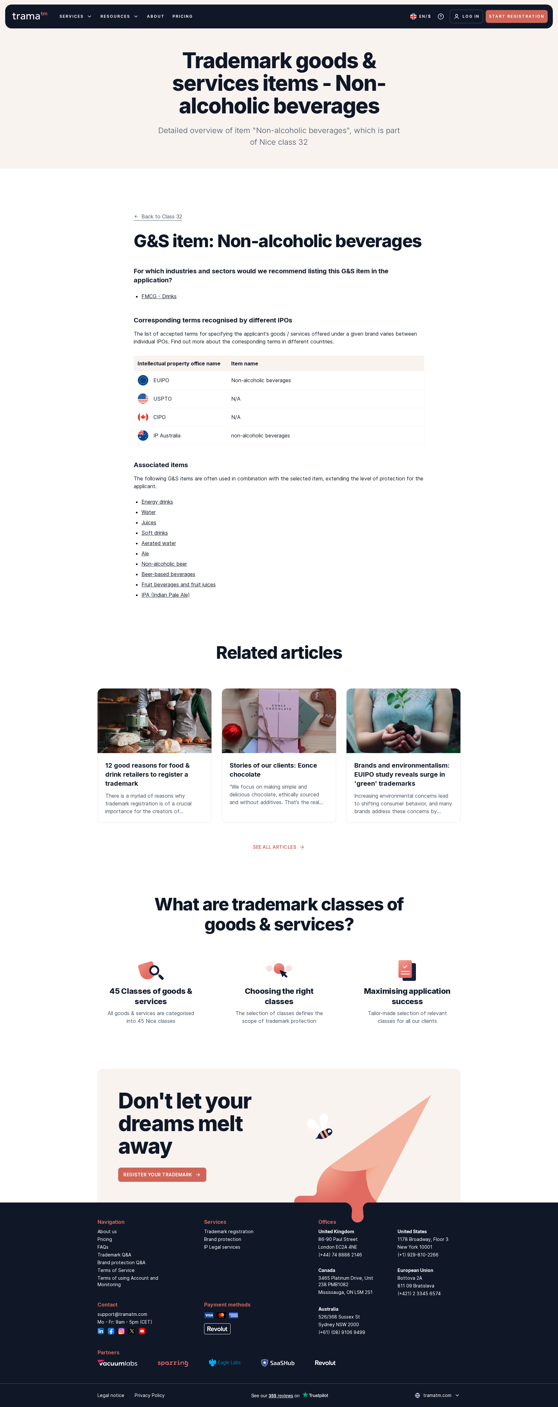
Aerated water (158, 543)
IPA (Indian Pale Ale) (165, 595)
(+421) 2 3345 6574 (419, 1293)
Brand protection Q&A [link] (121, 1262)
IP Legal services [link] (222, 1247)
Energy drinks (157, 502)
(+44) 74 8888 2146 (340, 1254)
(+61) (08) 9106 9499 (341, 1332)
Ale (145, 553)
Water (148, 512)
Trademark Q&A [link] (114, 1254)
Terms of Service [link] (116, 1270)
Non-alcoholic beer (164, 564)
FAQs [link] (103, 1247)
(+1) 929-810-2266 (418, 1254)
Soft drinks (154, 533)
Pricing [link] (105, 1239)
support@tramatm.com (122, 1314)
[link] (155, 755)
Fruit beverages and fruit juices (178, 584)
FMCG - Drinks (159, 296)
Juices (148, 522)
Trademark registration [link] (228, 1231)
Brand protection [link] (222, 1239)
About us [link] (107, 1231)
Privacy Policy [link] (150, 1395)
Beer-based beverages (168, 574)
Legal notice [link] (111, 1395)
